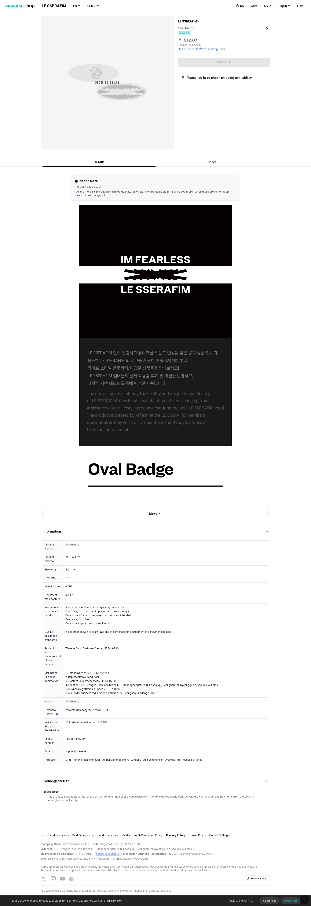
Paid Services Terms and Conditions (95, 835)
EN (75, 6)
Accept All (290, 900)
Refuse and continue (241, 900)
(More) (117, 900)
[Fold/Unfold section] (155, 531)
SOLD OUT (224, 62)
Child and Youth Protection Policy (142, 835)
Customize (269, 900)
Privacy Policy (175, 835)
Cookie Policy (197, 835)
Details (99, 162)
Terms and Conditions (55, 835)
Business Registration (107, 854)
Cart (254, 6)
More (153, 514)
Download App (259, 878)
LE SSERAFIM (187, 21)
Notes (212, 162)
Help (300, 6)
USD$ (91, 6)
